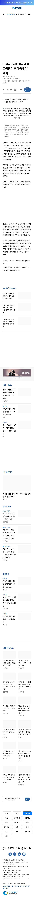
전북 (6, 831)
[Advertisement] (17, 207)
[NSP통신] (17, 8)
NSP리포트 (20, 14)
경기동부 (16, 822)
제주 (6, 836)
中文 (18, 883)
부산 (17, 813)
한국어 (4, 883)
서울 (6, 813)
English (9, 883)
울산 (6, 822)
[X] (8, 90)
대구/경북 (27, 813)
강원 (17, 827)
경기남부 (27, 822)
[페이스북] (4, 90)
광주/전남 (17, 818)
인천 (6, 818)
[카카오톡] (11, 90)
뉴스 (4, 14)
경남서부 (27, 831)
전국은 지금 (11, 14)
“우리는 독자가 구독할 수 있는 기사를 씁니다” (17, 3)
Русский (23, 883)
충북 (27, 827)
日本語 (15, 883)
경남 (17, 831)
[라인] (15, 90)
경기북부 (6, 827)
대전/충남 (27, 818)
